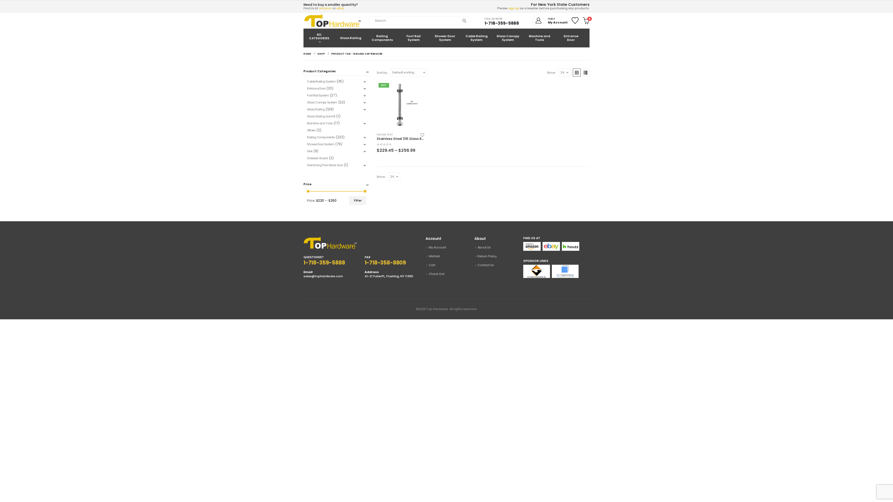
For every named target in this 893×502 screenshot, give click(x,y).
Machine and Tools (539, 38)
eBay (340, 8)
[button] (577, 72)
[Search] (464, 21)
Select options (417, 89)
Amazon (325, 8)
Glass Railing (350, 38)
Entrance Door (571, 38)
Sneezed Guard (317, 158)
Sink (309, 151)
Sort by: (382, 72)
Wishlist (434, 256)
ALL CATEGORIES (319, 36)
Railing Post (385, 134)
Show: (551, 72)
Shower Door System (445, 38)
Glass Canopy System (507, 38)
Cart (432, 265)
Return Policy (487, 256)
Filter (358, 200)
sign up (513, 8)
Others (311, 130)
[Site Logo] (332, 20)
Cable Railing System (477, 38)
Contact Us (486, 265)
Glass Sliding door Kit (321, 116)
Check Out (436, 274)
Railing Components (382, 38)
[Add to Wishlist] (422, 135)
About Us (484, 247)
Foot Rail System (414, 38)
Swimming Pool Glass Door (325, 165)
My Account (437, 247)
